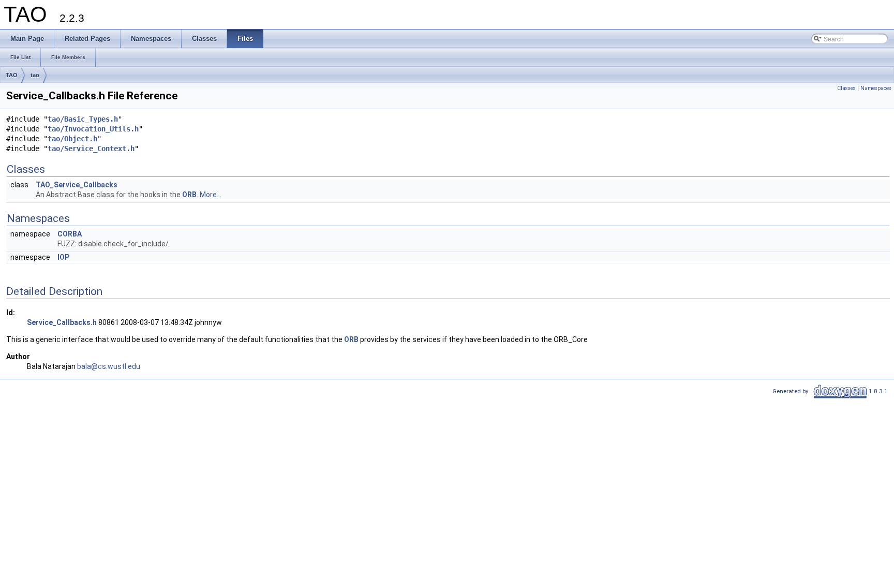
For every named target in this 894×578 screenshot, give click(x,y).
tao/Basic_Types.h (83, 119)
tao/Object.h (72, 139)
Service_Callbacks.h (62, 322)
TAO (12, 75)
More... (210, 194)
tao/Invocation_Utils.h (93, 129)
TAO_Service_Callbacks (76, 185)
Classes (846, 88)
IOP (63, 257)
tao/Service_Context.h (91, 148)
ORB (189, 194)
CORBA (69, 234)
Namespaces (875, 88)
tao (35, 75)
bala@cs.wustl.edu (108, 366)
